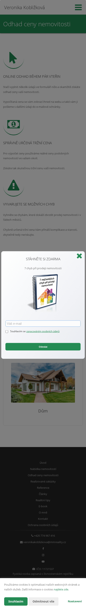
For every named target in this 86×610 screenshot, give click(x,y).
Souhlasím (15, 601)
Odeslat (43, 347)
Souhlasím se (18, 331)
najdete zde (61, 589)
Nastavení (75, 601)
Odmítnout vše (43, 601)
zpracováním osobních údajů (42, 331)
